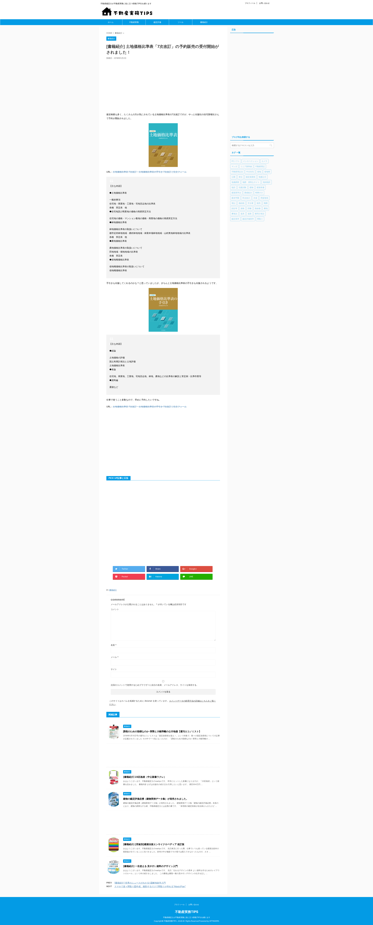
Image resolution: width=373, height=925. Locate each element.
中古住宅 (250, 171)
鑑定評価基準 (248, 219)
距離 (249, 208)
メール (114, 657)
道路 (249, 213)
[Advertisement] (163, 85)
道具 (242, 213)
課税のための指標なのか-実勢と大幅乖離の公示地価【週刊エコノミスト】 (162, 731)
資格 (242, 208)
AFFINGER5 (214, 921)
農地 (266, 208)
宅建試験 (242, 187)
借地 (259, 171)
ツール (180, 22)
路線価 (258, 208)
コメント (115, 609)
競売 (259, 203)
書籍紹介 (204, 22)
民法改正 (246, 198)
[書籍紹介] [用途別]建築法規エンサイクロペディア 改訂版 (153, 844)
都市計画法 (259, 213)
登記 (233, 203)
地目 (233, 187)
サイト (114, 669)
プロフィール (250, 3)
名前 (113, 645)
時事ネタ (259, 192)
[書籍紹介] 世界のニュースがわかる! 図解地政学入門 (140, 882)
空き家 (250, 203)
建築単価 (260, 187)
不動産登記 (260, 166)
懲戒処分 (248, 192)
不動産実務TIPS (186, 912)
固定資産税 (250, 177)
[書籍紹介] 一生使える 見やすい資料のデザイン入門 (150, 866)
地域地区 (266, 182)
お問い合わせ (264, 3)
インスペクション (250, 161)
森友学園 (235, 198)
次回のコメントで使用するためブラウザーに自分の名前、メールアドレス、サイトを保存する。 (154, 685)
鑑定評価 (157, 22)
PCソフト (236, 161)
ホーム (111, 22)
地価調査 (235, 182)
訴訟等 (234, 208)
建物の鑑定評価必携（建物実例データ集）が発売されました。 (155, 798)
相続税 (241, 203)
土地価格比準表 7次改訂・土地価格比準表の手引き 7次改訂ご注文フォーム (149, 171)
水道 (255, 198)
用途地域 (264, 198)
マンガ (234, 166)
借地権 (267, 171)
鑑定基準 (235, 219)
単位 (240, 177)
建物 (251, 187)
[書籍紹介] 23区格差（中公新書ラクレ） (144, 776)
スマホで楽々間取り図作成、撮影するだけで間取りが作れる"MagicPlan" (150, 886)
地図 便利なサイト (250, 182)
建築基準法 (236, 192)
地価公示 (262, 177)
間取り (260, 219)
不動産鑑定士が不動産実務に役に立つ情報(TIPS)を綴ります (186, 917)
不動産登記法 (237, 171)
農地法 (234, 213)
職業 (266, 203)
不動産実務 (134, 22)
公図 (233, 177)
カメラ (264, 161)
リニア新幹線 (246, 166)
